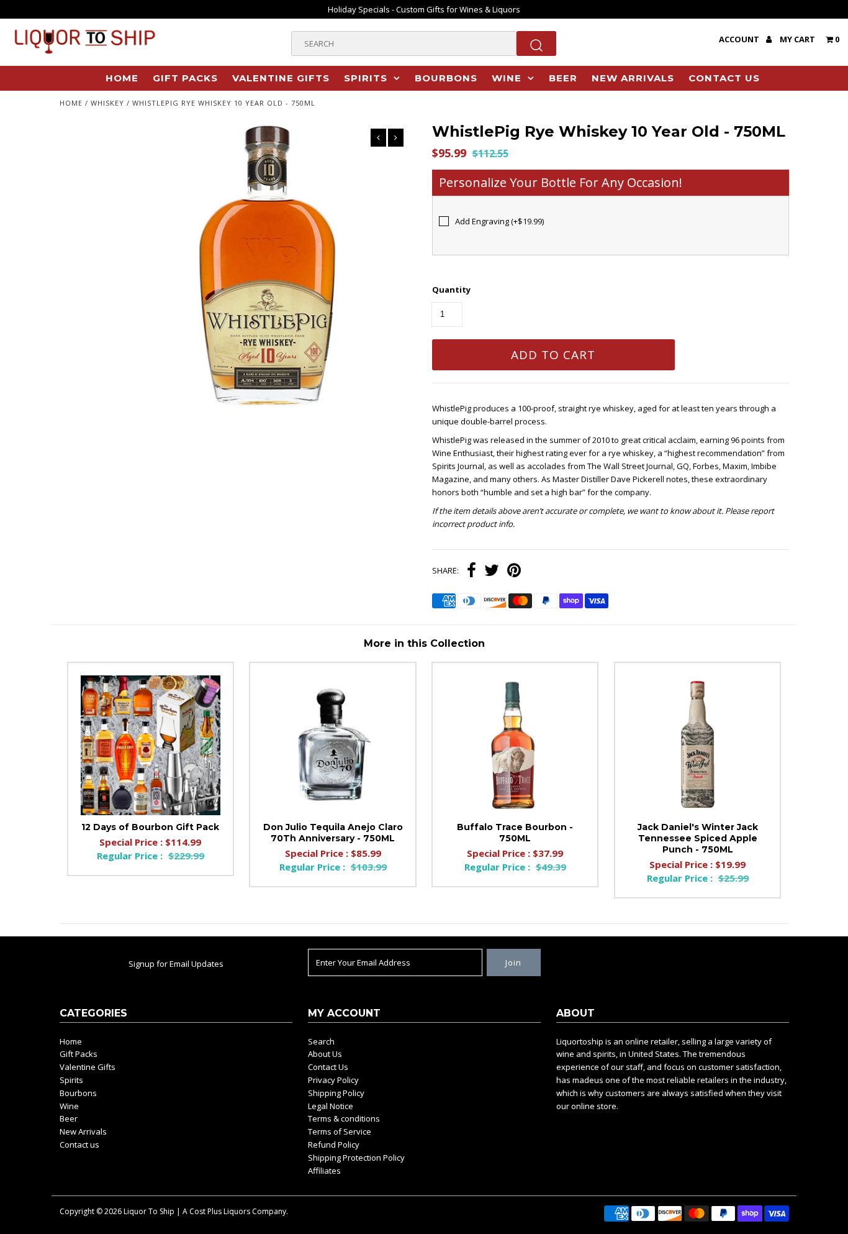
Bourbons (446, 78)
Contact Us (328, 1066)
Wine (506, 78)
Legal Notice (330, 1106)
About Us (325, 1053)
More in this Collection (424, 643)
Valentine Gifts (281, 78)
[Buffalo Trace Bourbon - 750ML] (515, 745)
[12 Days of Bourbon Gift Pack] (150, 745)
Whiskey (107, 102)
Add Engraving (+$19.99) (499, 221)
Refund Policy (333, 1144)
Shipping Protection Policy (356, 1157)
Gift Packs (185, 78)
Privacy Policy (333, 1079)
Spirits (365, 78)
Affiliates (324, 1170)
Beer (563, 78)
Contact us (724, 78)
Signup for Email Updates (176, 963)
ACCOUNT (740, 39)
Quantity (451, 289)
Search (321, 1041)
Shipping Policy (336, 1093)
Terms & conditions (344, 1118)
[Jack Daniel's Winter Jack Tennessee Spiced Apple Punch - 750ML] (697, 745)
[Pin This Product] (514, 571)
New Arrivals (633, 78)
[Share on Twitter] (491, 571)
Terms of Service (339, 1131)
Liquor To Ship (149, 1211)
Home (122, 78)
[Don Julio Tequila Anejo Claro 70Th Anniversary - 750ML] (332, 745)
